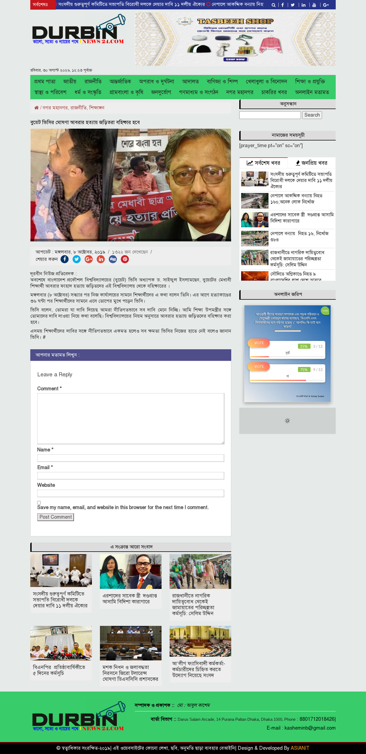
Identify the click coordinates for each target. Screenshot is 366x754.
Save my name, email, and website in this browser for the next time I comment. (123, 507)
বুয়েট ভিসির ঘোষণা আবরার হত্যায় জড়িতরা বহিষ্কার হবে (85, 122)
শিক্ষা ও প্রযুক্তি (310, 81)
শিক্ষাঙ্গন (96, 108)
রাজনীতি (93, 81)
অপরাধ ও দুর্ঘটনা (156, 81)
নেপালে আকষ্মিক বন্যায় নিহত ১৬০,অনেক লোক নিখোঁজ (242, 4)
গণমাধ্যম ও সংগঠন (198, 92)
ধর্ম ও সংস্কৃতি (87, 92)
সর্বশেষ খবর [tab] (266, 162)
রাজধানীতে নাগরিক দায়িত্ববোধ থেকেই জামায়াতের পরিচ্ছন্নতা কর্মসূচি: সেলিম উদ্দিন (193, 604)
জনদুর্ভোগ (161, 92)
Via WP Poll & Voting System (310, 396)
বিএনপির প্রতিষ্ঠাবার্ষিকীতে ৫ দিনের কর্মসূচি (59, 670)
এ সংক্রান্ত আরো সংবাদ (131, 547)
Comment (49, 389)
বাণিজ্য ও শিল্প (222, 81)
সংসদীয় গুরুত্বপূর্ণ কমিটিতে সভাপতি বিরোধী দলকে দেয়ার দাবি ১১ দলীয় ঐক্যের (111, 4)
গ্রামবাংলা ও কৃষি (126, 92)
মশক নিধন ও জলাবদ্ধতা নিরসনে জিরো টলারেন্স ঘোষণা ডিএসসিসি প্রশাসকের (130, 673)
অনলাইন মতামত (312, 92)
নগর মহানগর (239, 92)
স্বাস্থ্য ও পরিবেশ (50, 92)
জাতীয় (70, 81)
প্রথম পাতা (44, 81)
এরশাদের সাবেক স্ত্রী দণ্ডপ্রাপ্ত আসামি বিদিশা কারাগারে (130, 599)
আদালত (190, 81)
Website (46, 485)
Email (45, 467)
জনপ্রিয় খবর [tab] (313, 162)
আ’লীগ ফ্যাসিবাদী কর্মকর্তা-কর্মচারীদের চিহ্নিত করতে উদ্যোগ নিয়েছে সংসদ (198, 669)
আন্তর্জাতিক (120, 81)
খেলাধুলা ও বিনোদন (266, 81)
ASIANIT (300, 748)
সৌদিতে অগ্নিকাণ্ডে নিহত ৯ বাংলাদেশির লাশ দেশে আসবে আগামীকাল (296, 280)
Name (45, 450)
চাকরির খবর (274, 92)
